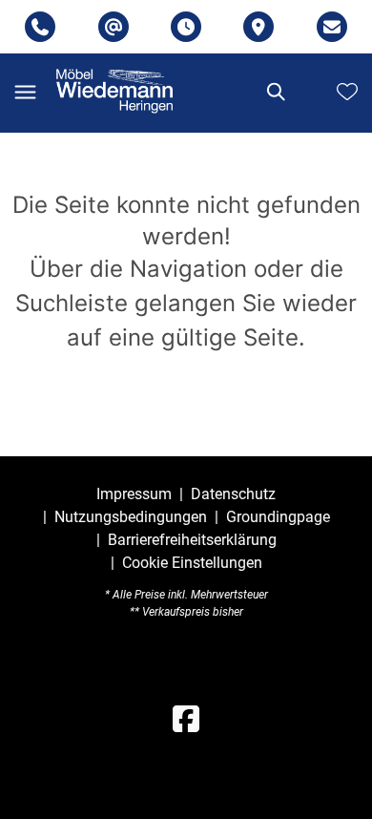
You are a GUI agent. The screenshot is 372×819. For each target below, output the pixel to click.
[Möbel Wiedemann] (114, 91)
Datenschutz (233, 494)
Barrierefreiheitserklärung (192, 540)
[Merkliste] (347, 91)
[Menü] (25, 91)
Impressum (134, 494)
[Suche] (275, 92)
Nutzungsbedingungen (130, 517)
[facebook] (186, 720)
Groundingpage (278, 517)
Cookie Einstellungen (192, 563)
